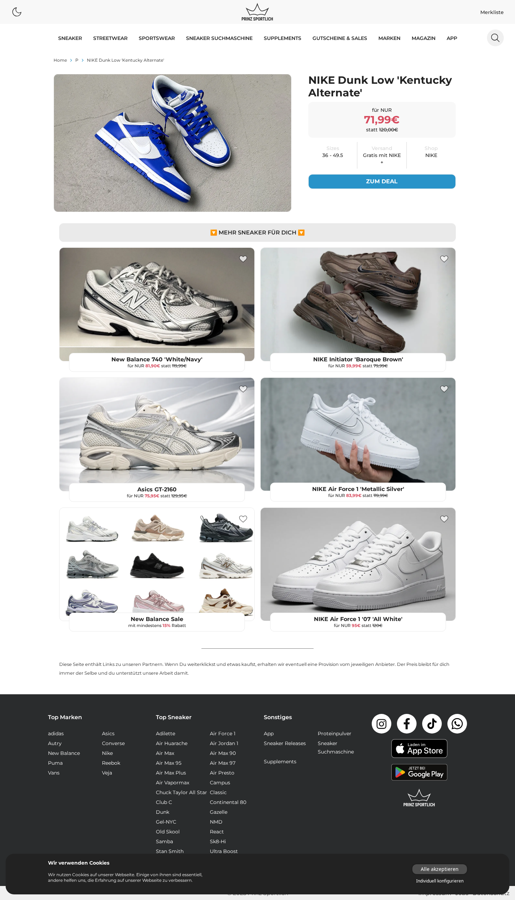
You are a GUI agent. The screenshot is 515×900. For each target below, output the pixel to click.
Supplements (282, 38)
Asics (108, 733)
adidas (56, 733)
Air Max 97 (222, 763)
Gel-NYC (166, 822)
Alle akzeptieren (440, 869)
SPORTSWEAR (157, 38)
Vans (54, 773)
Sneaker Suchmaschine (219, 38)
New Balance (64, 753)
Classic (218, 792)
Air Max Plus (171, 773)
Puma (55, 763)
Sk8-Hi (218, 841)
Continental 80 (228, 802)
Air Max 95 (168, 763)
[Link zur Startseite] (419, 798)
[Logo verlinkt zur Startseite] (257, 12)
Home (60, 60)
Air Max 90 (223, 753)
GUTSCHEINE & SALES (340, 38)
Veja (107, 773)
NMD (216, 822)
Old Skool (168, 832)
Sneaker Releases (285, 743)
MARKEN (389, 38)
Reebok (111, 763)
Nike (107, 753)
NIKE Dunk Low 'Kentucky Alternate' (125, 60)
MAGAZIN (423, 38)
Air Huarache (171, 743)
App (452, 38)
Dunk (162, 812)
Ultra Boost (224, 851)
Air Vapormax (172, 782)
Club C (164, 802)
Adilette (165, 733)
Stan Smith (170, 851)
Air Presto (222, 773)
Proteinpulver (334, 733)
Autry (55, 743)
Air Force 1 (222, 733)
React (217, 832)
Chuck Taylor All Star (181, 792)
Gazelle (218, 812)
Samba (164, 841)
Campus (220, 782)
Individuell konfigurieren (440, 881)
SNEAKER (70, 38)
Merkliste (492, 12)
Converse (113, 743)
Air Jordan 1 (224, 743)
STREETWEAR (110, 38)
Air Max (165, 753)
